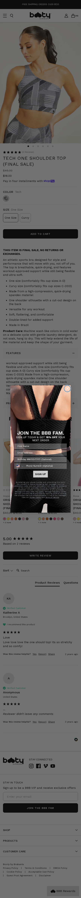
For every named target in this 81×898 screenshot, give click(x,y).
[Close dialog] (67, 388)
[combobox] (19, 466)
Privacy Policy (35, 497)
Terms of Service (52, 497)
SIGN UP (40, 474)
